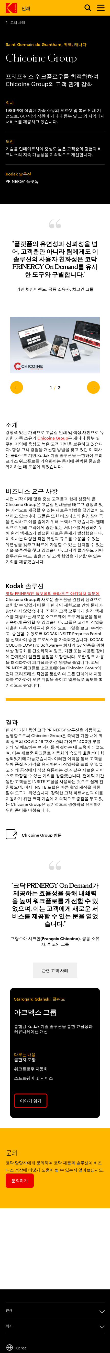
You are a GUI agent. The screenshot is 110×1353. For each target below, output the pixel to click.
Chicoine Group (52, 438)
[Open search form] (85, 8)
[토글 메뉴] (98, 8)
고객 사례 (17, 22)
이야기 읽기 (30, 1100)
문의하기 (20, 1180)
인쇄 (25, 7)
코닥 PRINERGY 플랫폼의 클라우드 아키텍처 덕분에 (53, 593)
